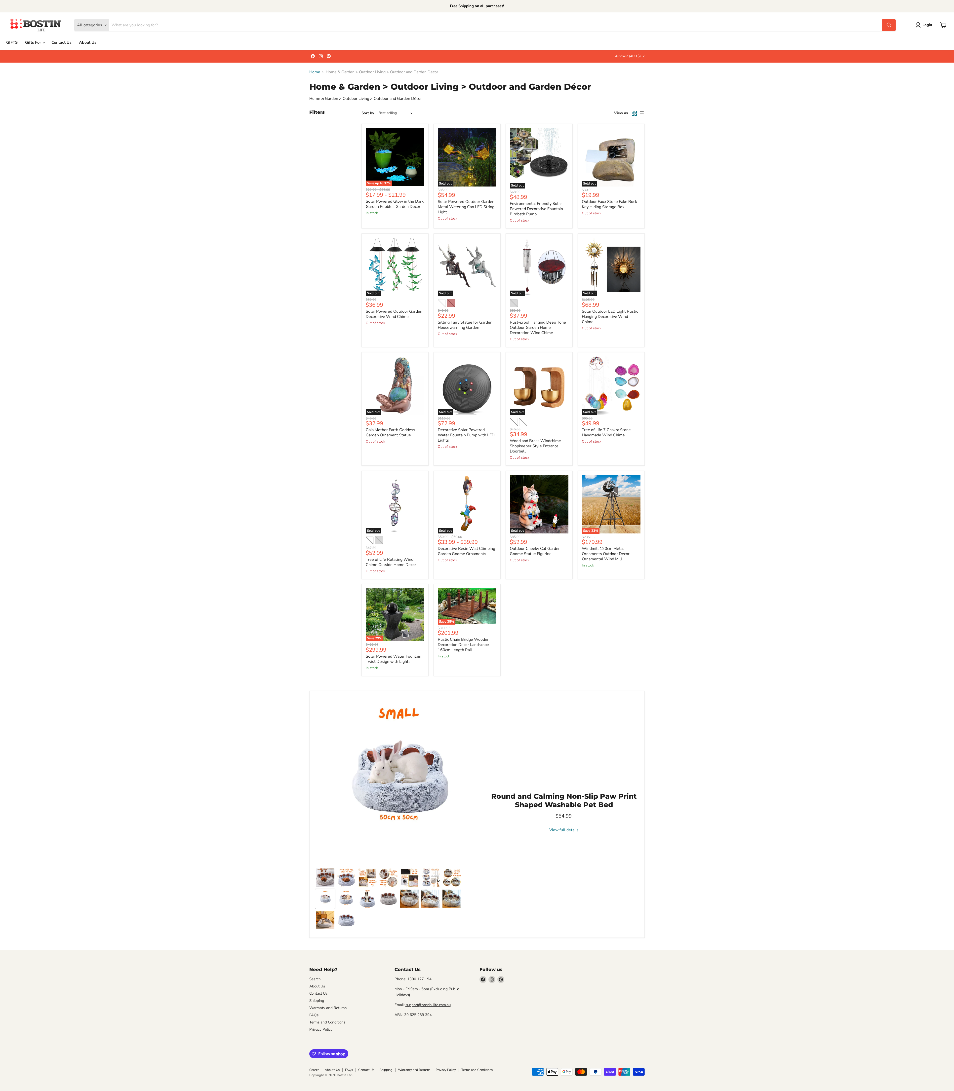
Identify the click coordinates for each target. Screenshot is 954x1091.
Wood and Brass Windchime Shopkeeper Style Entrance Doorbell (535, 446)
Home (314, 72)
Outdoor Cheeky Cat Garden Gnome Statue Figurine (535, 551)
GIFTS (12, 42)
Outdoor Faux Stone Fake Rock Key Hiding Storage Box (609, 204)
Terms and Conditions (327, 1022)
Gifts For (33, 42)
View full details (564, 830)
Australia (628, 56)
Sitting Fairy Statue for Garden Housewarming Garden (465, 325)
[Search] (889, 25)
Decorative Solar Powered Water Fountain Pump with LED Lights (466, 435)
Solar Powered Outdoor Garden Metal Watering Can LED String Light (466, 207)
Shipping (316, 1000)
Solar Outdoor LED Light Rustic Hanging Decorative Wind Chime (610, 317)
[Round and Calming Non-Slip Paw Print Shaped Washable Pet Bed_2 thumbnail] (409, 899)
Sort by (367, 113)
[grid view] (634, 113)
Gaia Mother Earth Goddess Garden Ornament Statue (390, 432)
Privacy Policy (320, 1029)
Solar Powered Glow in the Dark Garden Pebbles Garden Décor (395, 204)
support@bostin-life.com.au (428, 1004)
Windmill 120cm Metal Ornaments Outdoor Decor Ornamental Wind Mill (606, 554)
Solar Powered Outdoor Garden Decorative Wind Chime (394, 314)
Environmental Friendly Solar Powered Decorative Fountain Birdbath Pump (536, 209)
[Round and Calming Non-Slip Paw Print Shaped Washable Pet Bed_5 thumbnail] (325, 878)
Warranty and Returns (328, 1007)
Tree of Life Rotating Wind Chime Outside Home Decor (391, 562)
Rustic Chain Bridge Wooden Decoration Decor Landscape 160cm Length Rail (463, 645)
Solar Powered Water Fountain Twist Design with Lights (393, 659)
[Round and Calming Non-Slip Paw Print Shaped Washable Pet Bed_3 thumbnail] (430, 899)
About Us (87, 42)
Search (315, 979)
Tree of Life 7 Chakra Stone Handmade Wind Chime (606, 432)
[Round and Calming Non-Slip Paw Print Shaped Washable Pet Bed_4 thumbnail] (452, 899)
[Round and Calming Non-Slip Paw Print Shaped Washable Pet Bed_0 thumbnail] (388, 899)
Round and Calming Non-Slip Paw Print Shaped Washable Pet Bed (564, 800)
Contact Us (61, 42)
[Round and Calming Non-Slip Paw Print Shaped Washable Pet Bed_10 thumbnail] (325, 920)
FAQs (313, 1015)
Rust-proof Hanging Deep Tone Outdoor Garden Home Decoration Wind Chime (538, 328)
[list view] (641, 113)
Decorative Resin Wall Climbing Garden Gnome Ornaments (466, 551)
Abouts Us (332, 1070)
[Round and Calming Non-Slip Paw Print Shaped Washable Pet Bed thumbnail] (346, 878)
